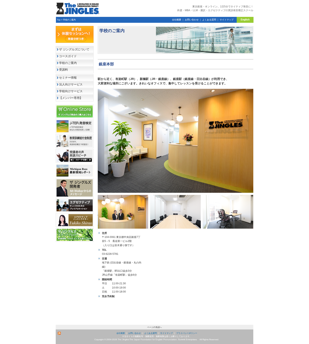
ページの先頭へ (154, 327)
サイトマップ (227, 19)
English (245, 19)
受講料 (63, 69)
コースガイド (68, 56)
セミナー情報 (68, 77)
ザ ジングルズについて (74, 49)
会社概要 (176, 19)
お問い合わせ (192, 19)
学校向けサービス (71, 91)
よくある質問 (209, 19)
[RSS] (59, 333)
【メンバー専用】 (71, 98)
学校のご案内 (69, 20)
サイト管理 (246, 342)
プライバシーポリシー (186, 333)
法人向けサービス (71, 84)
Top (59, 20)
